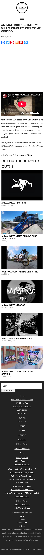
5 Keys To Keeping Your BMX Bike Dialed (22, 493)
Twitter (22, 426)
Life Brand (22, 526)
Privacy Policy (22, 444)
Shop (22, 453)
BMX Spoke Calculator (22, 406)
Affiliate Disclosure (22, 448)
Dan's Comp (22, 522)
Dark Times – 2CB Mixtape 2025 (16, 338)
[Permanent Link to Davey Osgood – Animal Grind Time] (22, 257)
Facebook (22, 421)
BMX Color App (22, 403)
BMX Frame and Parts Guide (22, 489)
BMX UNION (22, 7)
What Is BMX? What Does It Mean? (22, 469)
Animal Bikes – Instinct (13, 202)
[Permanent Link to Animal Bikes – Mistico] (22, 291)
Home (22, 396)
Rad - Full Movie (22, 496)
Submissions (22, 410)
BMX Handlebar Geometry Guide (22, 479)
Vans (22, 516)
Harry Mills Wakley (30, 119)
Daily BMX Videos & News (22, 399)
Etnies (22, 519)
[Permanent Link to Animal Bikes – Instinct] (22, 185)
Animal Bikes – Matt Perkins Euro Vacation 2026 (19, 237)
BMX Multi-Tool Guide (22, 486)
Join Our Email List (22, 464)
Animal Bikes (6, 119)
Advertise (22, 413)
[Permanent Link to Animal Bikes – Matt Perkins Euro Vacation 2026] (22, 222)
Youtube (22, 430)
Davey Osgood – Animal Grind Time (19, 271)
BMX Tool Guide (22, 482)
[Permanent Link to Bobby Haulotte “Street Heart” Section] (22, 357)
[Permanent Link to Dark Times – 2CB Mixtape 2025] (22, 324)
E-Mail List (22, 439)
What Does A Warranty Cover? (22, 472)
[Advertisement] (22, 68)
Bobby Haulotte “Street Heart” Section (18, 372)
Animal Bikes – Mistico (13, 305)
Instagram (22, 435)
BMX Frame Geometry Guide (22, 476)
